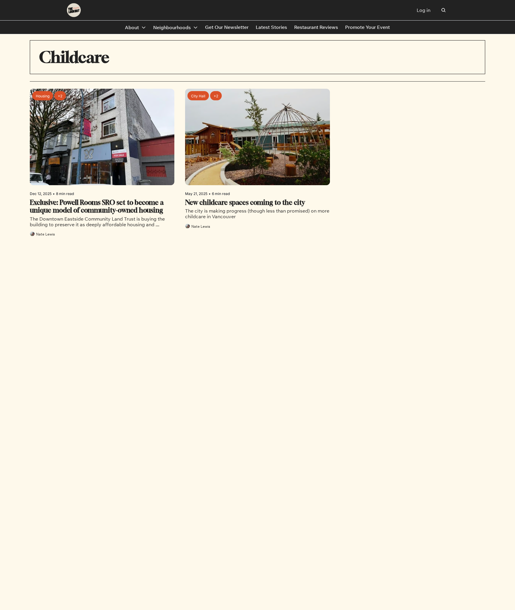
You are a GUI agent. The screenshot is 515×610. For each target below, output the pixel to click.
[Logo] (74, 10)
